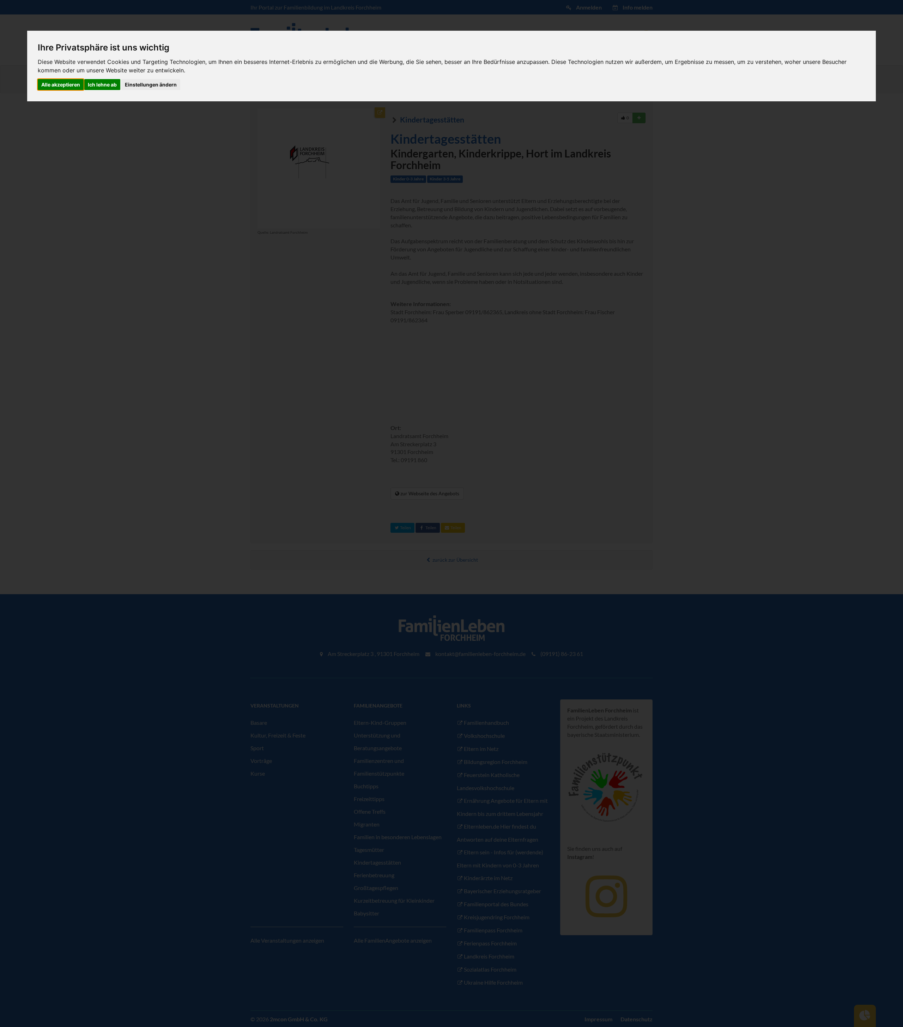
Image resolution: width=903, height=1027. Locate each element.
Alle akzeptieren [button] (60, 85)
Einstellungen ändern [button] (151, 85)
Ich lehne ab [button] (102, 85)
